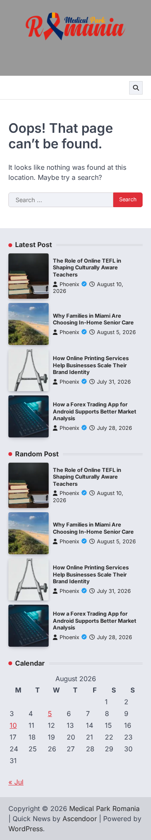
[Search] (136, 88)
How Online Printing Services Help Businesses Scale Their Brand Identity (91, 365)
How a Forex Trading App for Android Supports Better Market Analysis (94, 411)
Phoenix (69, 284)
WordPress (25, 828)
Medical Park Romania (104, 808)
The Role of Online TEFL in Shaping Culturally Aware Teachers (87, 268)
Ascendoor (79, 818)
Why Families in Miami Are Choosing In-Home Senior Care (93, 319)
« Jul (15, 782)
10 (13, 725)
